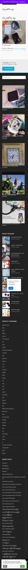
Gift (3, 381)
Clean (3, 344)
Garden (4, 378)
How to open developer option (9, 487)
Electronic (4, 358)
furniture (4, 369)
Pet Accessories (5, 417)
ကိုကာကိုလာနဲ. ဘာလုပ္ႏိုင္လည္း (9, 545)
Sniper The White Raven (7, 474)
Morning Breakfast (6, 534)
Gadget (3, 372)
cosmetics (4, 353)
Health (3, 392)
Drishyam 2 (4, 463)
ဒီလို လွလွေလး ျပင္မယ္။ (7, 520)
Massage (4, 403)
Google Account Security (7, 481)
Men (3, 406)
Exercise (4, 361)
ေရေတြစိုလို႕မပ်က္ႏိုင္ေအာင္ (9, 554)
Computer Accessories (7, 350)
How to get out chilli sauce (8, 551)
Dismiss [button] (23, 2)
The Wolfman (5, 466)
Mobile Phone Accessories (8, 408)
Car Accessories (9, 50)
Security (4, 422)
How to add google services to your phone (11, 495)
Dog (3, 355)
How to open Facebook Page (8, 498)
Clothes (4, 347)
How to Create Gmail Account (8, 490)
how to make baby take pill (8, 529)
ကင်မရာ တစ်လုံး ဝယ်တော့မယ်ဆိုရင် (10, 509)
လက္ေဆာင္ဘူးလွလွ (6, 531)
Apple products (5, 325)
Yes (22, 566)
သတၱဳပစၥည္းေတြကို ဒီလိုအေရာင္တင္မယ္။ (11, 548)
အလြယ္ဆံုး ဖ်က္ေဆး (7, 517)
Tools (3, 436)
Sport (3, 428)
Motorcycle (4, 411)
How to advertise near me (8, 504)
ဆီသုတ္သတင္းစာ (6, 540)
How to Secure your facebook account (10, 501)
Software (4, 425)
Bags (3, 330)
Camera (4, 50)
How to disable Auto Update (8, 506)
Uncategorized (5, 447)
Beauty (3, 333)
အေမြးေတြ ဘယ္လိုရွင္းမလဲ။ (9, 556)
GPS (3, 386)
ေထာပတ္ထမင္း (5, 543)
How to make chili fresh (7, 523)
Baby (3, 328)
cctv (3, 342)
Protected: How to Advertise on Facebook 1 (11, 484)
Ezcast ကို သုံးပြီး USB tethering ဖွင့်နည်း (11, 512)
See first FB (8, 68)
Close (11, 288)
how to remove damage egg (8, 537)
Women (4, 453)
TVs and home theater (7, 445)
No (5, 566)
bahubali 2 (4, 471)
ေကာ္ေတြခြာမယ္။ (7, 515)
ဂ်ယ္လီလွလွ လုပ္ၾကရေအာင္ (8, 526)
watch (3, 450)
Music (3, 414)
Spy (3, 431)
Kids (3, 397)
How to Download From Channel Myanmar (11, 492)
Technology (4, 434)
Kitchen (4, 400)
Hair (3, 389)
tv (2, 442)
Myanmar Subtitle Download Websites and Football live (13, 477)
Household (4, 394)
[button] (6, 45)
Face (3, 364)
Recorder (4, 420)
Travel (3, 439)
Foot (3, 367)
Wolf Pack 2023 (5, 468)
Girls (3, 383)
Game (3, 375)
